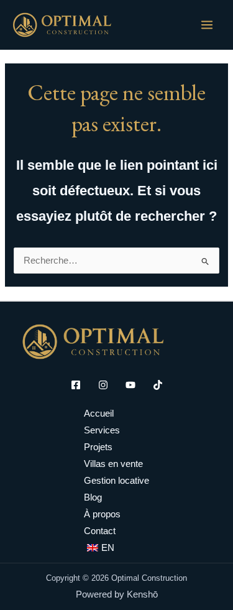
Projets (98, 447)
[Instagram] (103, 385)
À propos (102, 514)
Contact (100, 531)
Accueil (99, 413)
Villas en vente (113, 464)
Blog (93, 497)
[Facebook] (76, 385)
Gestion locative (116, 481)
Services (102, 430)
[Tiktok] (158, 385)
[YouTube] (130, 385)
